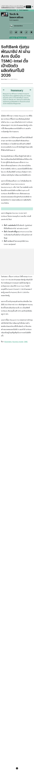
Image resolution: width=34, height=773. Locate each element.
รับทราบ (28, 6)
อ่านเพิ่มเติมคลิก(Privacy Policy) (8, 7)
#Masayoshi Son (22, 37)
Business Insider (17, 341)
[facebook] (10, 32)
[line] (21, 32)
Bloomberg (8, 341)
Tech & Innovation (11, 10)
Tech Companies (23, 10)
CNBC (26, 341)
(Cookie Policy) (20, 7)
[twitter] (16, 32)
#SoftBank (12, 37)
